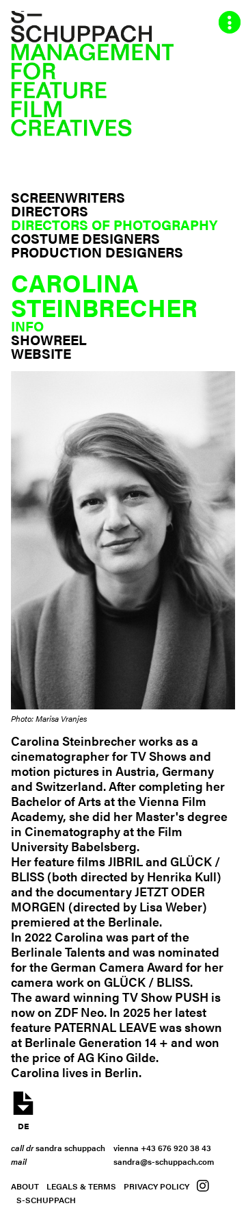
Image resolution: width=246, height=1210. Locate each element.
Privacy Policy (156, 1186)
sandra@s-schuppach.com (163, 1161)
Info (27, 326)
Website (41, 353)
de (23, 1125)
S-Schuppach (46, 1200)
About (25, 1186)
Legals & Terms (81, 1186)
